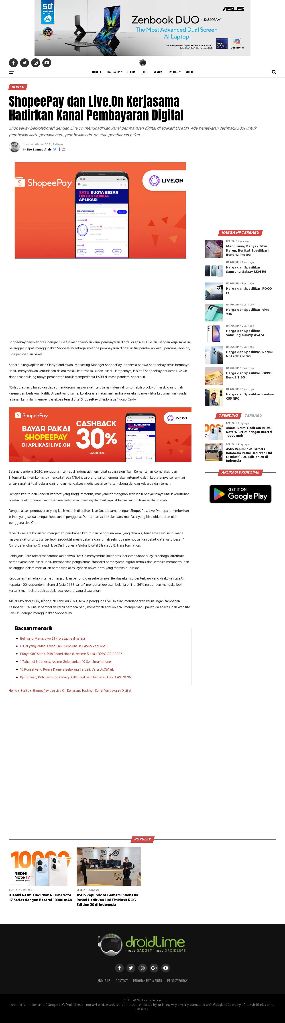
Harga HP (113, 71)
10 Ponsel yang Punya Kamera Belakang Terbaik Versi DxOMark (67, 670)
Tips (144, 71)
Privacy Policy (177, 980)
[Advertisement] (100, 301)
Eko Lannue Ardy (38, 149)
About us (104, 980)
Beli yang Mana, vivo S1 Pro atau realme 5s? (53, 639)
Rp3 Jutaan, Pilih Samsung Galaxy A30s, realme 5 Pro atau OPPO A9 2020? (76, 677)
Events (173, 71)
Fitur (131, 71)
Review (158, 71)
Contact (122, 980)
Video (189, 71)
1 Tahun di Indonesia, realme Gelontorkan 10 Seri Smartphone (65, 662)
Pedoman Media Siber (147, 980)
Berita (96, 71)
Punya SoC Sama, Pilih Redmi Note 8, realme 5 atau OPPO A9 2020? (71, 654)
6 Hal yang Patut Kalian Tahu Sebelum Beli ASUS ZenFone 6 (64, 646)
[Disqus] (100, 763)
